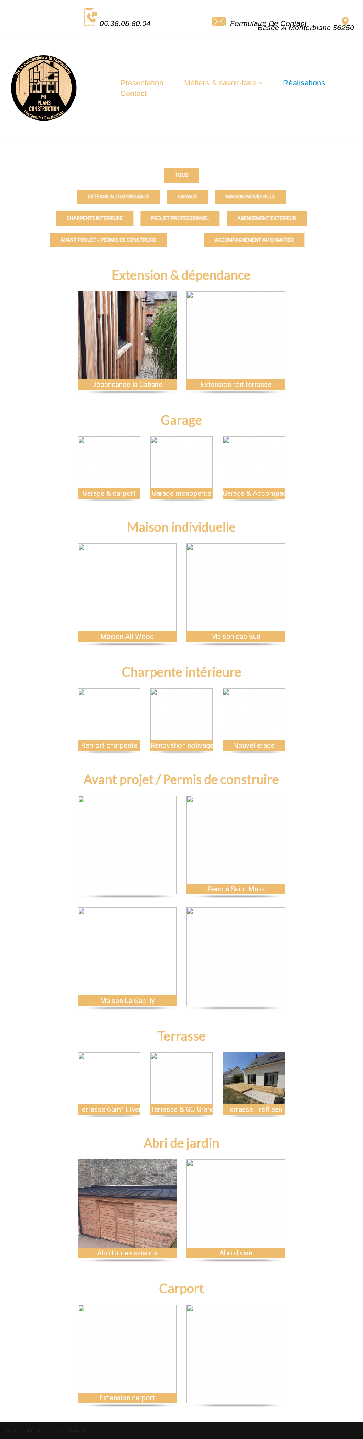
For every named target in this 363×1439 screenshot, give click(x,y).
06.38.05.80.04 (125, 23)
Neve (12, 1430)
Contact (133, 93)
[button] (260, 83)
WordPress (84, 1430)
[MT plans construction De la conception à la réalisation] (44, 88)
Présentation (141, 82)
